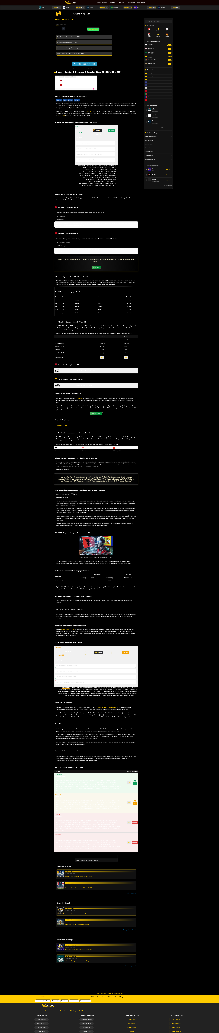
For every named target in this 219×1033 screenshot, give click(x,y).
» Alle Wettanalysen (131, 893)
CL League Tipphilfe (86, 1031)
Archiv (37, 1011)
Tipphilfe (122, 2)
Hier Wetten (111, 130)
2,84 (129, 822)
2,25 (129, 802)
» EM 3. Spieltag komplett (61, 425)
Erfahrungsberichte (176, 1023)
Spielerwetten (41, 1031)
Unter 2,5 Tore (131, 1023)
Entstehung (73, 1011)
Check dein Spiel (55, 1001)
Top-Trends (131, 2)
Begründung (79, 137)
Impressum (90, 1011)
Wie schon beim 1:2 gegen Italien (107, 707)
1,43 (126, 357)
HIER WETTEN (93, 29)
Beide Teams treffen (131, 1027)
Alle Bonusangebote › (168, 185)
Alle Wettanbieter (177, 1019)
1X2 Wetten (131, 1031)
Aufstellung (59, 100)
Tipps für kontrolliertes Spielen (43, 1001)
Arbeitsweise (46, 1011)
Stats (65, 100)
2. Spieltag (79, 398)
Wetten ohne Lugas (176, 1031)
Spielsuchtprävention (85, 1001)
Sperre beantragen (74, 1001)
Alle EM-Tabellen (96, 413)
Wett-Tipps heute (102, 2)
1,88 (129, 782)
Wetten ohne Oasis (176, 1027)
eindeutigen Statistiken (68, 629)
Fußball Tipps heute (41, 1019)
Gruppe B (61, 76)
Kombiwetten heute (41, 1023)
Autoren (55, 1011)
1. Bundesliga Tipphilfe (86, 1019)
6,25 (129, 842)
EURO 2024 (89, 111)
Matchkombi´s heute (41, 1027)
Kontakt (81, 1011)
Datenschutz (63, 1011)
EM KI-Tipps (61, 115)
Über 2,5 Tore (132, 1019)
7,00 (102, 357)
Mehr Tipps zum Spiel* (86, 63)
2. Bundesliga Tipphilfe (86, 1023)
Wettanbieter (141, 2)
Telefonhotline (64, 1001)
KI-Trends (70, 100)
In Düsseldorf (73, 76)
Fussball (113, 2)
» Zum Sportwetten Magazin (129, 930)
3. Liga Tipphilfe (86, 1027)
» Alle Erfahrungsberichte (130, 966)
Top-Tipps (77, 100)
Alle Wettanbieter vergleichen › (166, 127)
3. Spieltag (67, 76)
